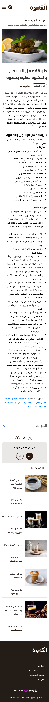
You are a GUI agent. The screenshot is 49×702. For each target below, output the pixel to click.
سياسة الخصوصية (37, 670)
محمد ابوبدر (16, 504)
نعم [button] (29, 456)
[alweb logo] (30, 690)
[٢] (33, 142)
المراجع (41, 425)
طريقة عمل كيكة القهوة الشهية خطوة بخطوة (26, 404)
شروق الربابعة (15, 532)
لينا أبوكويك (16, 561)
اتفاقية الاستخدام (37, 675)
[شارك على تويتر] (24, 438)
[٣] (36, 263)
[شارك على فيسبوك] (17, 438)
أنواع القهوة (39, 86)
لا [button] (20, 456)
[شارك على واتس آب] (30, 438)
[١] (33, 125)
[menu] (4, 7)
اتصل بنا (41, 679)
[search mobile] (10, 7)
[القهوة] (38, 7)
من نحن (41, 666)
